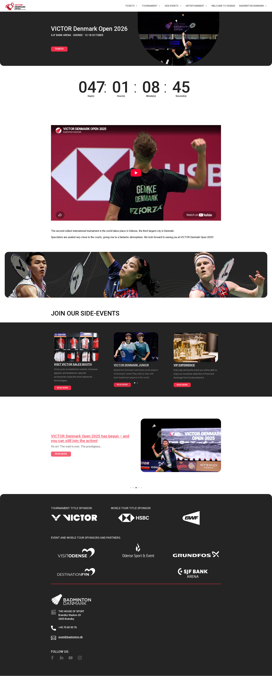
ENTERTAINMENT (195, 6)
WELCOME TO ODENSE (223, 6)
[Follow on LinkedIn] (61, 658)
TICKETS (130, 6)
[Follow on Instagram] (80, 658)
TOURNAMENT (149, 6)
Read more (62, 388)
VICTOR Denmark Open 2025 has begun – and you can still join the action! (90, 437)
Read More (61, 453)
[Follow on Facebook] (52, 658)
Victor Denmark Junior (131, 364)
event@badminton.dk (70, 637)
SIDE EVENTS (171, 6)
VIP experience (184, 365)
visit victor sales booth (73, 364)
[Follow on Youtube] (70, 658)
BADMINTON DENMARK (251, 6)
